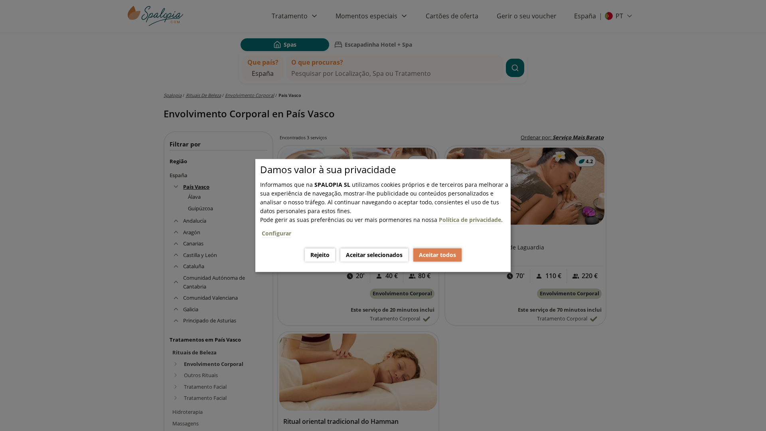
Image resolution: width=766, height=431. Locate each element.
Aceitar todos (437, 255)
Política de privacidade (470, 219)
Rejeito (320, 255)
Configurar (276, 233)
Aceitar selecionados (374, 255)
